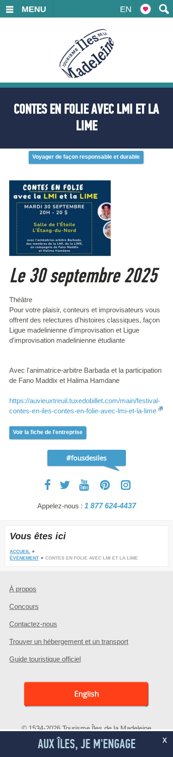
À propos (22, 589)
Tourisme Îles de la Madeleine (86, 53)
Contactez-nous (33, 624)
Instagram (125, 485)
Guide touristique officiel (45, 659)
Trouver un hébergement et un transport (68, 641)
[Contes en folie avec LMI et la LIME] (60, 182)
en (125, 9)
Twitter (65, 484)
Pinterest (105, 485)
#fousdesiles (86, 457)
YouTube (85, 485)
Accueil (20, 551)
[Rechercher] (164, 9)
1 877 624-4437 (110, 506)
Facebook (48, 484)
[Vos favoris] (145, 9)
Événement (24, 557)
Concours (24, 606)
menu (34, 9)
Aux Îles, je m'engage (87, 744)
